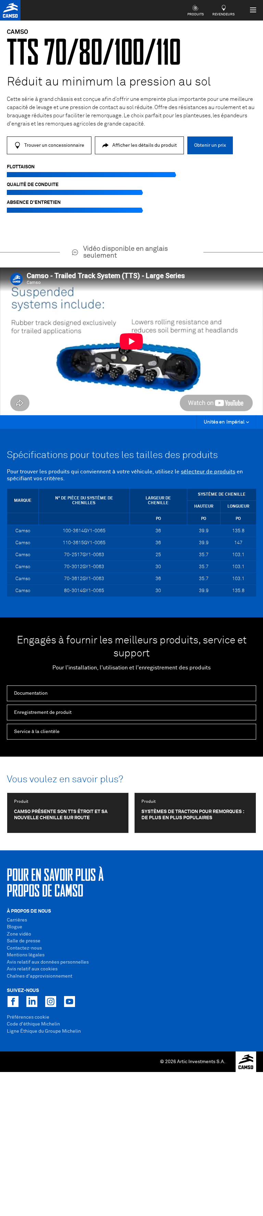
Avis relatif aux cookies (32, 969)
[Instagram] (50, 1001)
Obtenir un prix (210, 145)
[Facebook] (13, 1001)
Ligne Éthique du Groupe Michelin (44, 1031)
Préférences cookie (28, 1017)
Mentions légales (26, 955)
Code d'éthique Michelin (33, 1024)
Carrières (17, 920)
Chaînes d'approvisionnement (39, 976)
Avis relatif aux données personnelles (48, 962)
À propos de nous (29, 911)
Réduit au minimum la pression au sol (109, 82)
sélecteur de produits (208, 471)
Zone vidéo (19, 934)
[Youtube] (69, 1001)
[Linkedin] (31, 1001)
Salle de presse (23, 941)
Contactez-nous (24, 948)
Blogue (14, 927)
